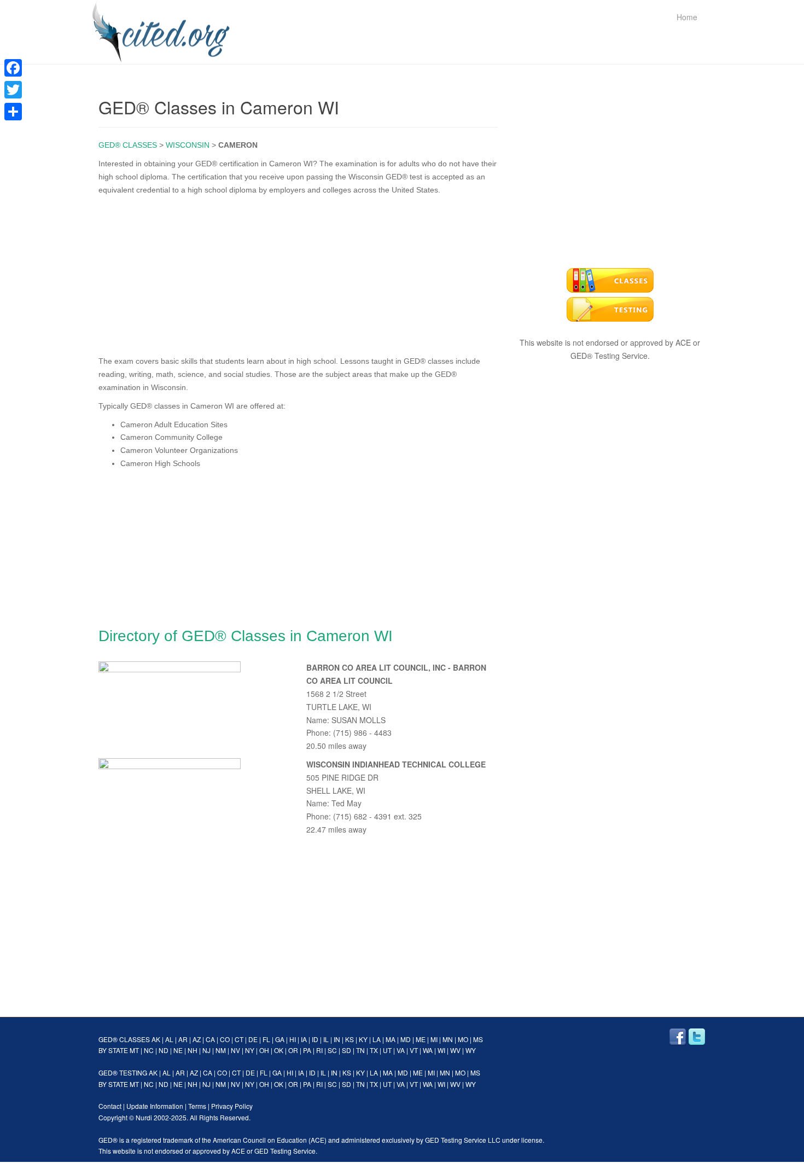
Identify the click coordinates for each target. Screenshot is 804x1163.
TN (360, 1050)
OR (293, 1050)
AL (169, 1039)
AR (183, 1039)
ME (421, 1039)
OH (264, 1050)
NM (220, 1050)
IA (304, 1039)
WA (428, 1050)
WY (470, 1050)
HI (292, 1039)
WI (441, 1050)
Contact (109, 1105)
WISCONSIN (187, 145)
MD (405, 1039)
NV (235, 1050)
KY (363, 1039)
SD (346, 1050)
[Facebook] (13, 68)
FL (266, 1039)
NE (178, 1050)
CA (210, 1039)
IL (326, 1039)
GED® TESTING (122, 1072)
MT (134, 1050)
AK (156, 1039)
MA (390, 1039)
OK (278, 1050)
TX (374, 1050)
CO (225, 1039)
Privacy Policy (232, 1105)
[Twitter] (13, 90)
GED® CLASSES (127, 145)
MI (434, 1039)
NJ (206, 1050)
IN (337, 1039)
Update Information (154, 1105)
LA (376, 1039)
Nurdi (144, 1117)
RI (319, 1050)
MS (478, 1039)
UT (387, 1050)
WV (455, 1050)
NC (149, 1050)
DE (253, 1039)
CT (239, 1039)
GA (279, 1039)
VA (401, 1050)
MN (447, 1039)
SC (332, 1050)
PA (307, 1050)
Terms (197, 1105)
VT (414, 1050)
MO (463, 1039)
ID (315, 1039)
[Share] (13, 112)
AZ (197, 1039)
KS (349, 1039)
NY (249, 1050)
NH (192, 1050)
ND (163, 1050)
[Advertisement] (298, 273)
